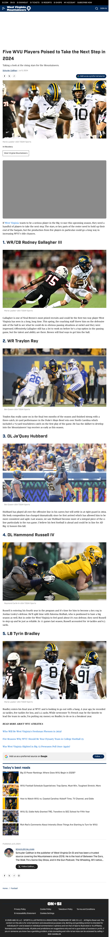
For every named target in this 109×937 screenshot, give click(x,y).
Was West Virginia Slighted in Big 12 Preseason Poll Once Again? (36, 746)
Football (14, 889)
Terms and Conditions (86, 909)
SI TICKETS (34, 3)
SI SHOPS (58, 3)
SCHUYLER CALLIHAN (25, 849)
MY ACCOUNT (69, 3)
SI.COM (5, 3)
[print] (19, 875)
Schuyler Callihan (10, 71)
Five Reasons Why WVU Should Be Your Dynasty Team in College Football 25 (43, 739)
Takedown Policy (65, 909)
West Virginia (12, 223)
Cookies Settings (47, 913)
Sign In (103, 9)
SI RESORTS (46, 3)
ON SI (12, 3)
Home (5, 889)
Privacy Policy (20, 909)
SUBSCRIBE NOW (84, 3)
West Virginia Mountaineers (16, 153)
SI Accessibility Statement (25, 913)
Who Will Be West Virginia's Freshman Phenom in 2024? (32, 731)
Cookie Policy (45, 909)
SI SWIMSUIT (22, 3)
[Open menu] (3, 8)
